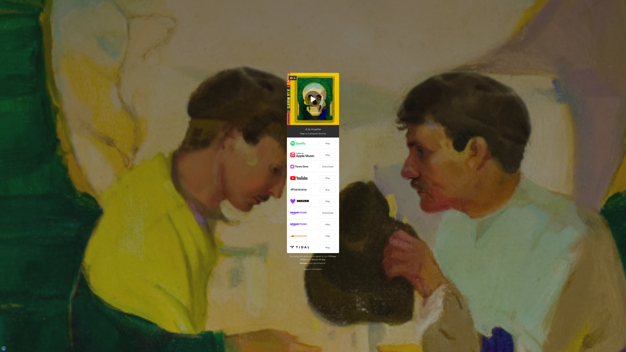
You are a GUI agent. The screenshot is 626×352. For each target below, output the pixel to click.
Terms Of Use (318, 259)
